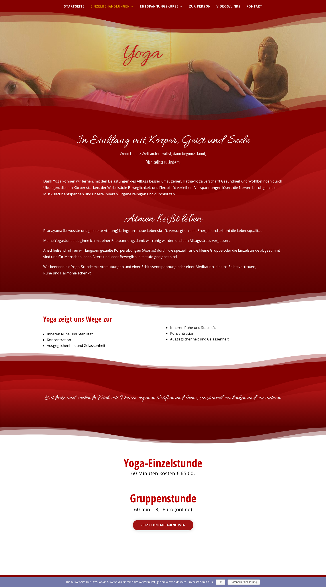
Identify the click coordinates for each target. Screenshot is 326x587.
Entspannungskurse (159, 6)
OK (220, 582)
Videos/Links (228, 6)
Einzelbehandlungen (110, 6)
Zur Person (200, 6)
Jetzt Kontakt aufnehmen (163, 525)
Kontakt (254, 6)
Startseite (74, 6)
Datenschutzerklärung (243, 582)
